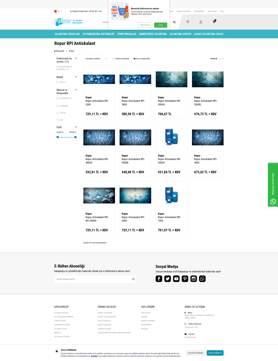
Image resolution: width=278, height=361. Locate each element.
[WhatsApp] (202, 278)
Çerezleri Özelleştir (195, 353)
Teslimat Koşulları (104, 329)
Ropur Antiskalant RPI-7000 (169, 219)
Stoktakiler (64, 106)
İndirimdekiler (199, 11)
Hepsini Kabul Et (215, 353)
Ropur (89, 97)
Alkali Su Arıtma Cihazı (208, 33)
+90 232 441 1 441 (191, 327)
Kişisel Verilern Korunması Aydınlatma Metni (114, 333)
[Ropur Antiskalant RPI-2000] (99, 79)
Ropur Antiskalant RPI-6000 (133, 219)
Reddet (94, 356)
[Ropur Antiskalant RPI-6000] (135, 195)
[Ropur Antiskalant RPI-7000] (171, 195)
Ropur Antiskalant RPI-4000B (133, 161)
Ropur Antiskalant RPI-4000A (97, 161)
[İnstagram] (193, 278)
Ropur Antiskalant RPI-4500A (169, 161)
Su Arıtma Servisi (180, 33)
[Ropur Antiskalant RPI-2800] (135, 79)
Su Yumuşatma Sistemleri (98, 33)
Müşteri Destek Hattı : (87, 11)
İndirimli (63, 113)
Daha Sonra (145, 25)
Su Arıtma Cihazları (67, 33)
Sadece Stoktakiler (122, 59)
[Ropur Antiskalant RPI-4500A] (171, 137)
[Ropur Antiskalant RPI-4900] (208, 137)
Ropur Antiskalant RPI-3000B (205, 102)
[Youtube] (176, 278)
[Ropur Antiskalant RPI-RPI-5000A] (99, 195)
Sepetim (144, 317)
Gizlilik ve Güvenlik (105, 313)
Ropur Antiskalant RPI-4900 (205, 161)
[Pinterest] (185, 278)
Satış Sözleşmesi (104, 321)
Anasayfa (60, 51)
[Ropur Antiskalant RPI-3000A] (171, 79)
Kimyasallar (66, 98)
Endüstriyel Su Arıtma (153, 33)
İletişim (170, 11)
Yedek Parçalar (126, 33)
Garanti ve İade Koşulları (107, 317)
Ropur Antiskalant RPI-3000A (169, 102)
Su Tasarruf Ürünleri (61, 336)
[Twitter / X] (167, 278)
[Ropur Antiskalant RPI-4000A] (99, 137)
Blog (222, 11)
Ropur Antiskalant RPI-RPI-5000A (97, 219)
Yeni (61, 120)
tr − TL (60, 11)
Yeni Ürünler (212, 11)
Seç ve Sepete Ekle (142, 59)
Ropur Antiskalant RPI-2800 (133, 102)
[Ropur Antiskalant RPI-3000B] (208, 79)
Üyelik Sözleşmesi (104, 325)
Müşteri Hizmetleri (184, 11)
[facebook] (159, 278)
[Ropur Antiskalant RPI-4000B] (135, 137)
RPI (63, 82)
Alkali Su (57, 333)
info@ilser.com (190, 337)
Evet (160, 25)
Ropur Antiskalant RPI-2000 (97, 102)
